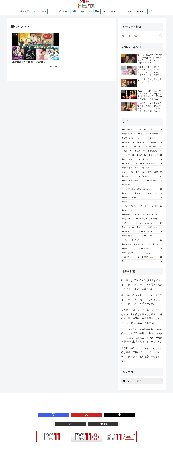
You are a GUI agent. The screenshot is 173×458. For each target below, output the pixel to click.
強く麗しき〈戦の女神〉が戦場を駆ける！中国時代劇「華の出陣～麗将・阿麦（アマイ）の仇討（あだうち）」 (141, 284)
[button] (160, 35)
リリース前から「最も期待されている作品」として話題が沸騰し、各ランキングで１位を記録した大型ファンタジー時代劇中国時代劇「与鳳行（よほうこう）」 (141, 335)
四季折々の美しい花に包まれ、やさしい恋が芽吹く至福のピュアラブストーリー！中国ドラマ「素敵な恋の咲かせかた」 (141, 354)
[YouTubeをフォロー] (86, 415)
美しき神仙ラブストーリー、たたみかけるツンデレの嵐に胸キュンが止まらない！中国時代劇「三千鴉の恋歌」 (141, 299)
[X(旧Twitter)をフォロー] (70, 424)
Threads (103, 423)
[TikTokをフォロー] (119, 415)
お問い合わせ (100, 399)
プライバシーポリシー (77, 399)
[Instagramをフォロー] (53, 415)
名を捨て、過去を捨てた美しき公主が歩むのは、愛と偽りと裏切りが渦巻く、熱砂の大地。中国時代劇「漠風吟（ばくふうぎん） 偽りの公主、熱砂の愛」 (141, 316)
